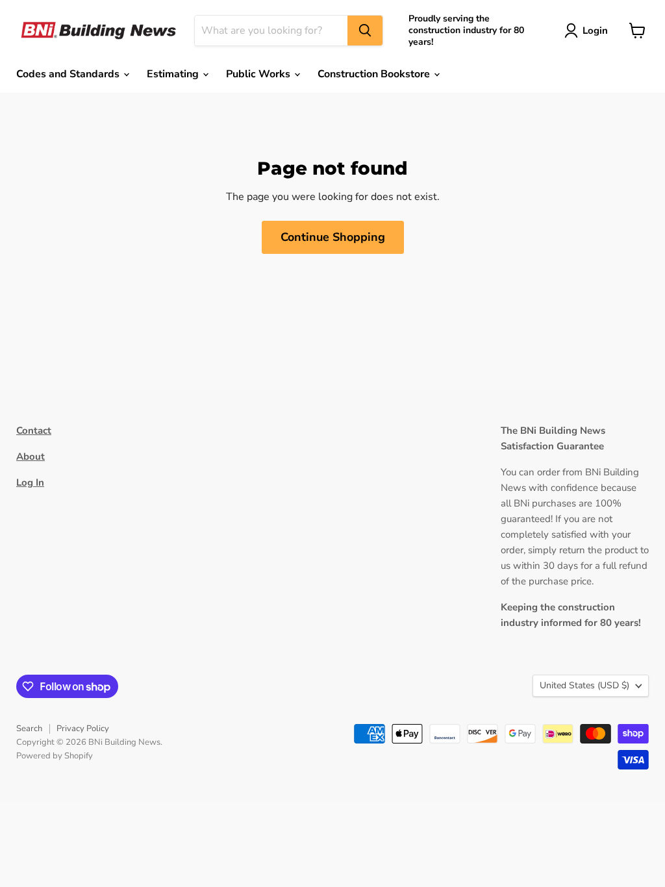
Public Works (259, 74)
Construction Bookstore (375, 74)
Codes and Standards (69, 74)
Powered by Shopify (54, 756)
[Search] (365, 30)
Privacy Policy (82, 728)
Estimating (174, 74)
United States (584, 685)
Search (29, 728)
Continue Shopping (333, 237)
